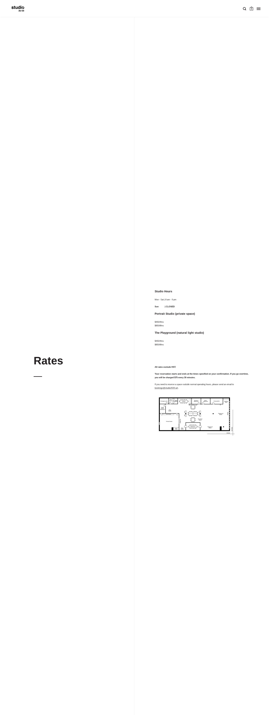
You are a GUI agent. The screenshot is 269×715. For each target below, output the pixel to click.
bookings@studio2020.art (166, 388)
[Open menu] (258, 8)
